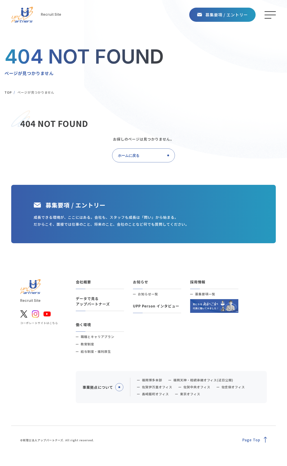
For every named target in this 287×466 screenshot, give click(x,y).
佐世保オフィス (233, 387)
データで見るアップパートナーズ (93, 301)
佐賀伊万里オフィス (157, 387)
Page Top (251, 439)
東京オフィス (190, 394)
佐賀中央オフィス (196, 387)
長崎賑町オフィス (155, 394)
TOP (8, 92)
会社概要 (83, 282)
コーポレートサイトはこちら (39, 323)
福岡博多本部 (152, 380)
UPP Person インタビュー (156, 306)
